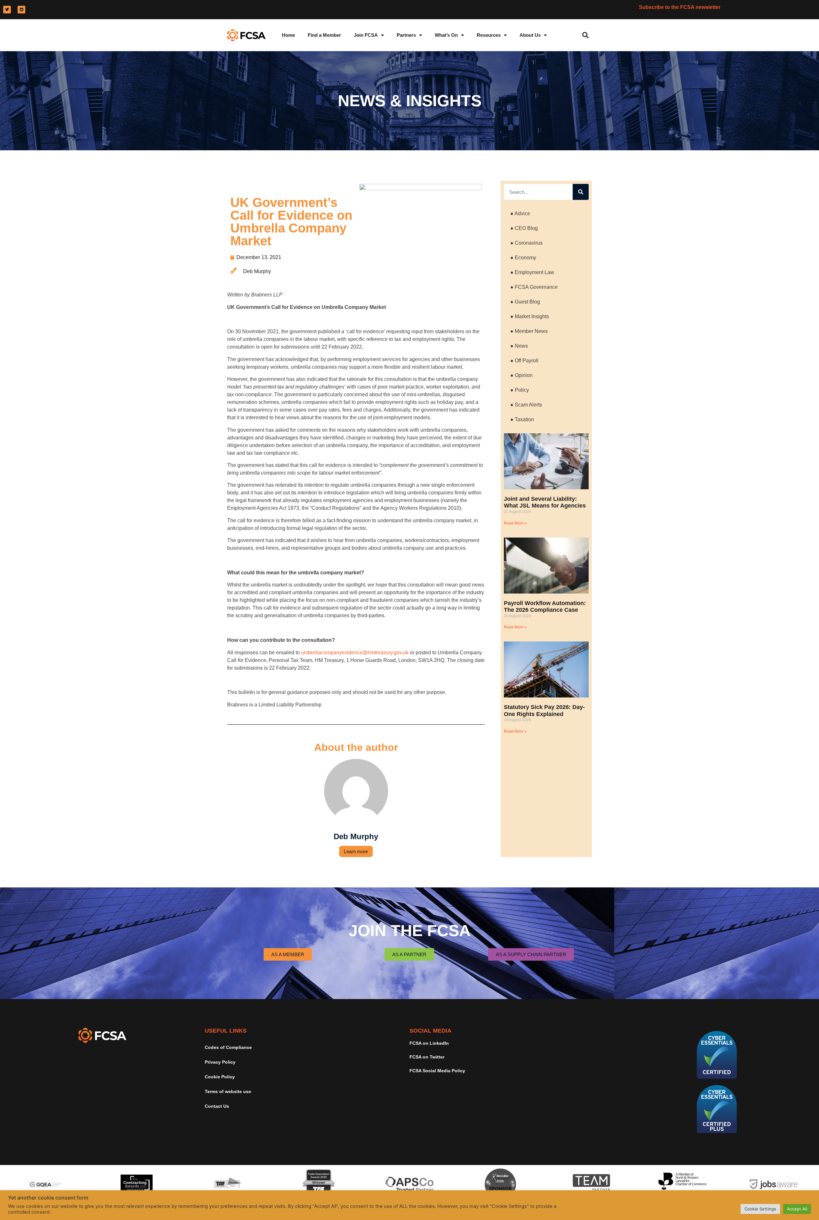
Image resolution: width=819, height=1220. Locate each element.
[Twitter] (7, 9)
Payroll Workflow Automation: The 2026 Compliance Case (545, 606)
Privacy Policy (220, 1062)
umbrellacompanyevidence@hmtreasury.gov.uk (355, 652)
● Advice (520, 213)
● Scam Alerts (526, 404)
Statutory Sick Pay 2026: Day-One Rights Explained (544, 710)
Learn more (356, 851)
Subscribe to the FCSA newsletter (679, 7)
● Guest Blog (525, 301)
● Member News (529, 331)
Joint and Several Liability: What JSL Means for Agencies (545, 502)
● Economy (523, 257)
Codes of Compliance (228, 1047)
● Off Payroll (524, 360)
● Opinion (521, 375)
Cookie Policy (220, 1076)
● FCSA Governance (534, 287)
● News (519, 346)
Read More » (515, 523)
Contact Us (217, 1106)
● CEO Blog (524, 228)
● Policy (519, 390)
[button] (585, 35)
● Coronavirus (526, 243)
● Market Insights (529, 316)
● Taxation (522, 419)
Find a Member (324, 35)
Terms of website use (228, 1091)
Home (288, 35)
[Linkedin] (21, 9)
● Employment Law (532, 272)
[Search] (581, 192)
